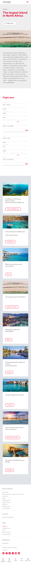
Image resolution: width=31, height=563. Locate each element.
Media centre (6, 506)
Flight (15, 560)
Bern (8, 339)
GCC (3, 530)
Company (5, 492)
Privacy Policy (6, 532)
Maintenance (6, 500)
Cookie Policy (6, 534)
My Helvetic (9, 561)
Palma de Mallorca (13, 209)
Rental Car (28, 560)
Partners (4, 504)
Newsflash (5, 543)
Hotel (21, 560)
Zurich (9, 372)
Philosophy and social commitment (12, 494)
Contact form (6, 528)
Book (26, 130)
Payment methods (7, 517)
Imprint (5, 550)
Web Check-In (3, 561)
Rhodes (9, 470)
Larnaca (9, 405)
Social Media (6, 508)
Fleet (3, 498)
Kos (8, 274)
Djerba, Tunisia (11, 307)
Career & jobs (6, 502)
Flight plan (10, 23)
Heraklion (10, 241)
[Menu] (27, 2)
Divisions (5, 496)
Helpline (4, 526)
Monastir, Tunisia (12, 437)
